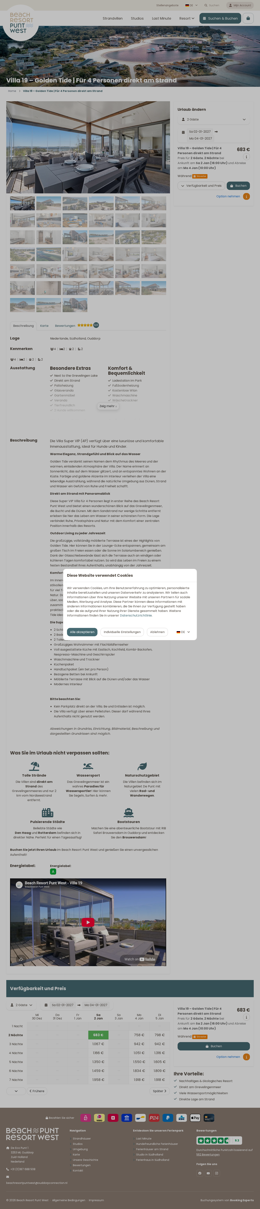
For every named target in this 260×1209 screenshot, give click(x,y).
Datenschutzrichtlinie (136, 615)
